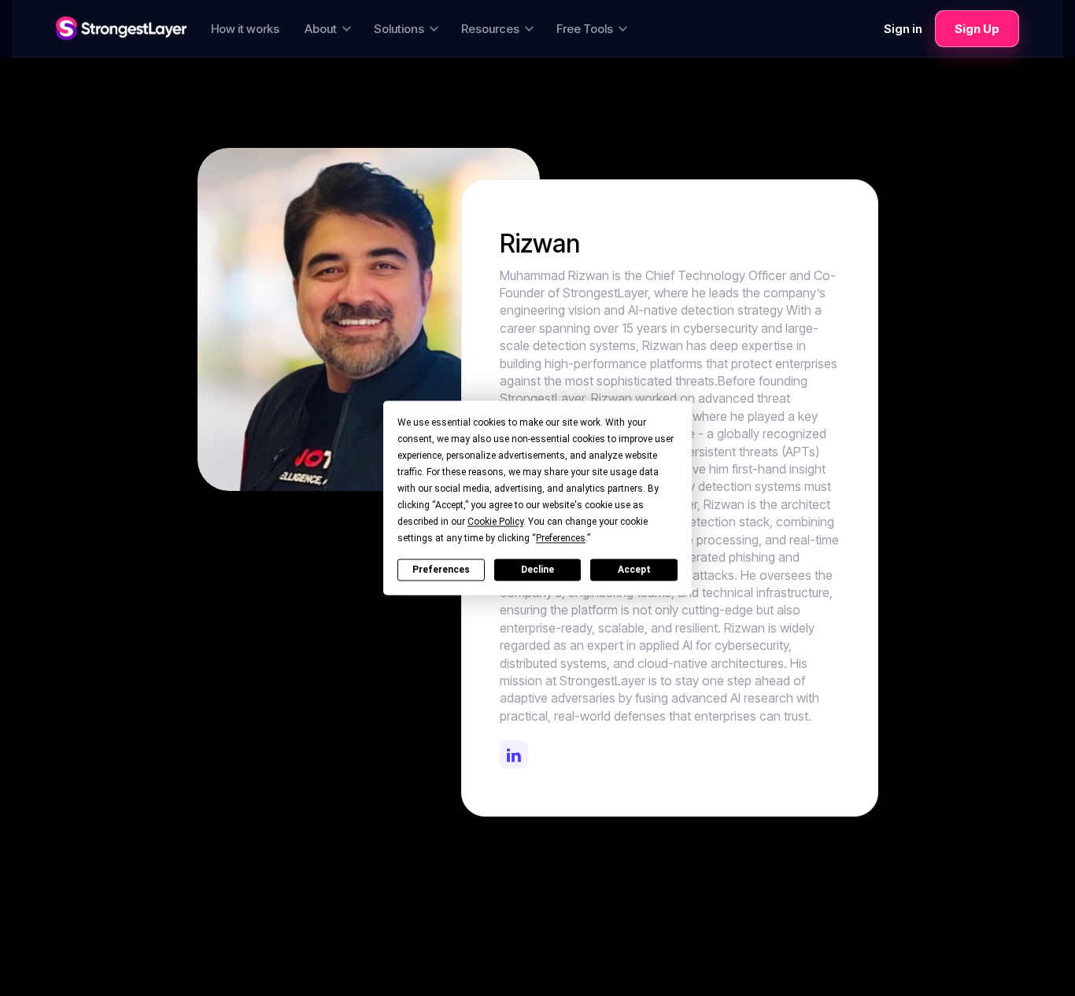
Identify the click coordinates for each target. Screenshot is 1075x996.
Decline (537, 569)
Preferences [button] (561, 538)
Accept (634, 569)
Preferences (441, 569)
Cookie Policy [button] (495, 521)
